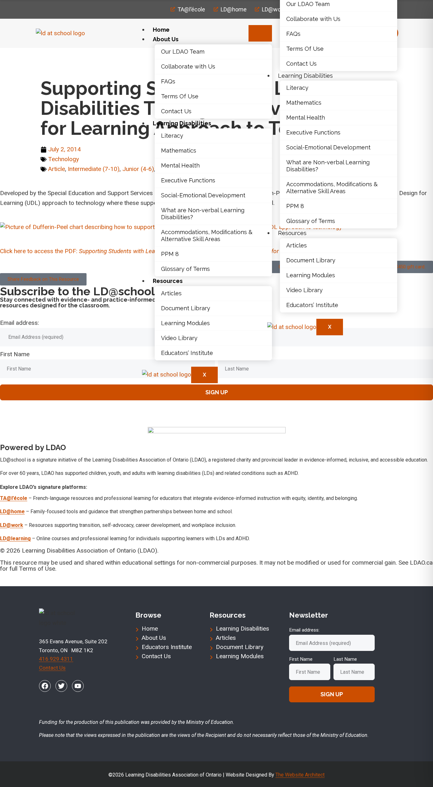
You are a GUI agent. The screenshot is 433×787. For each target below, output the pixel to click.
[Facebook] (45, 686)
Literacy (172, 135)
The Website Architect (300, 775)
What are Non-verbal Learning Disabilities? (202, 213)
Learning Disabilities (182, 123)
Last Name (345, 659)
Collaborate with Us (188, 66)
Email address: (19, 322)
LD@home (12, 511)
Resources (168, 281)
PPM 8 (170, 254)
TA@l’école (13, 498)
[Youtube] (78, 686)
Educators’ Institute (187, 353)
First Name (14, 354)
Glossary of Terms (185, 269)
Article (56, 169)
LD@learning (15, 538)
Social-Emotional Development (203, 195)
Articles (171, 293)
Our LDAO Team (182, 51)
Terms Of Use (179, 96)
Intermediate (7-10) (94, 169)
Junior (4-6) (138, 169)
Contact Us (176, 111)
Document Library (185, 308)
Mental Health (180, 165)
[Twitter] (61, 686)
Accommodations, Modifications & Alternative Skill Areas (206, 235)
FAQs (168, 81)
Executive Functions (188, 180)
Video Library (179, 338)
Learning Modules (185, 323)
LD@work (11, 525)
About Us (165, 39)
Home (161, 29)
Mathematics (178, 150)
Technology (77, 57)
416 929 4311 (56, 659)
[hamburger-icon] (260, 33)
